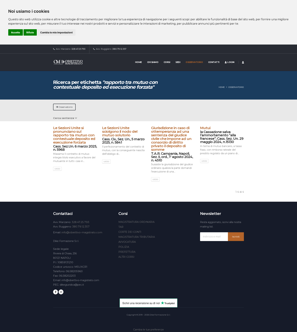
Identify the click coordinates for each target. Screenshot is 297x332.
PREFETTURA (126, 251)
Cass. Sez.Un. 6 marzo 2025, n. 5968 (75, 148)
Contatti (213, 62)
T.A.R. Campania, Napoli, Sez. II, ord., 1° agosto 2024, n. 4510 (172, 156)
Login (230, 62)
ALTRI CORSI (126, 256)
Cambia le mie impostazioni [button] (56, 32)
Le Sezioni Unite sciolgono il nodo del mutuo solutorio (119, 131)
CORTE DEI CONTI (129, 231)
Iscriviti (236, 236)
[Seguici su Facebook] (55, 292)
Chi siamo (152, 62)
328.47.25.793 (78, 49)
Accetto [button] (15, 32)
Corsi (167, 62)
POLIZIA (123, 246)
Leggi (57, 169)
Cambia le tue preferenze (148, 329)
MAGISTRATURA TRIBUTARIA (136, 236)
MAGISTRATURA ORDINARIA (136, 222)
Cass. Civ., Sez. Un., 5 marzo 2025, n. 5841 (123, 141)
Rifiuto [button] (30, 32)
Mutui (205, 128)
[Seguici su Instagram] (61, 292)
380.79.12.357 (119, 49)
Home (138, 62)
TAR (120, 226)
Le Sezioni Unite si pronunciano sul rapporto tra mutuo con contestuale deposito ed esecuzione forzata (74, 135)
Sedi (177, 62)
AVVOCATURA (127, 241)
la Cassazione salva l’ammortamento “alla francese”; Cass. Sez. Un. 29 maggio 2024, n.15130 (221, 137)
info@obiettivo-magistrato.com (82, 232)
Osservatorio (194, 62)
